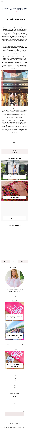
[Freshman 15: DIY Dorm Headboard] (14, 320)
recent (5, 261)
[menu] (2, 2)
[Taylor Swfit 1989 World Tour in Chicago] (14, 339)
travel (14, 150)
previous (23, 261)
